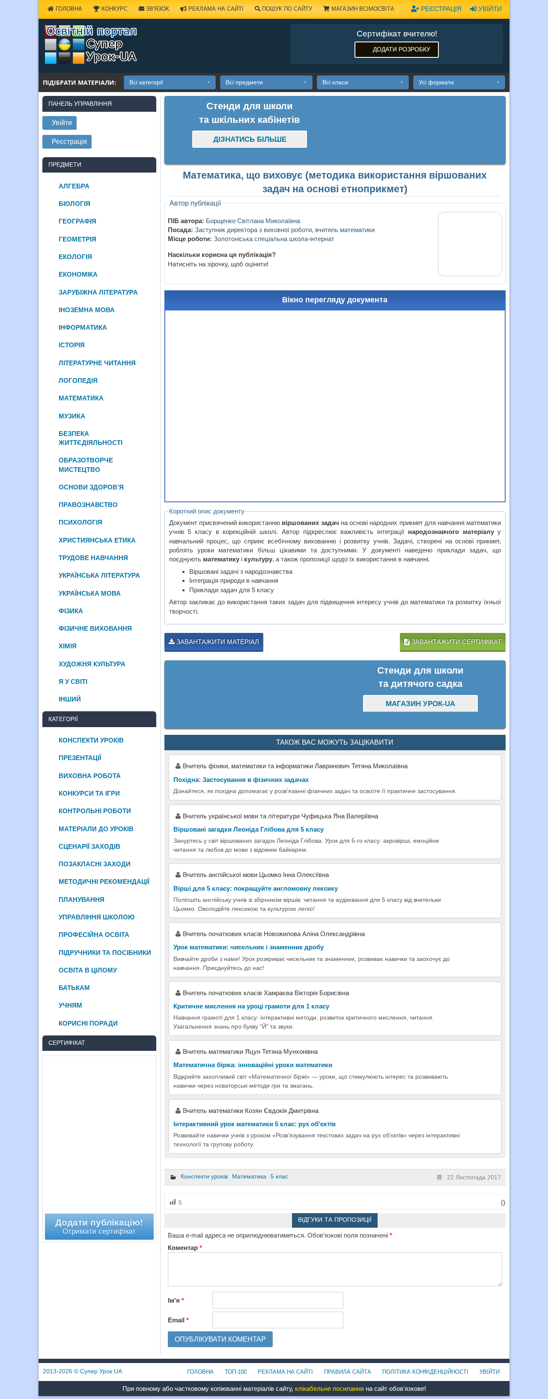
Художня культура (92, 664)
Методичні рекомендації (104, 881)
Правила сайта (347, 1372)
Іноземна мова (87, 309)
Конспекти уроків (204, 1176)
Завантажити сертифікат (455, 641)
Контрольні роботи (95, 810)
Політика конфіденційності (425, 1372)
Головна (68, 9)
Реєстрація (440, 8)
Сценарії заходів (89, 846)
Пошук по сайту (286, 9)
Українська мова (90, 593)
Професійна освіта (94, 934)
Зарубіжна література (98, 292)
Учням (70, 1005)
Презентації (80, 757)
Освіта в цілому (88, 970)
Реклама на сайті (215, 9)
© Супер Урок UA (82, 1371)
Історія (72, 345)
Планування (81, 899)
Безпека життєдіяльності (90, 438)
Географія (77, 221)
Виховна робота (90, 775)
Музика (72, 416)
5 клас (279, 1176)
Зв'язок (156, 9)
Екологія (75, 256)
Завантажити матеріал (217, 641)
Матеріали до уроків (96, 828)
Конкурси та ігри (89, 793)
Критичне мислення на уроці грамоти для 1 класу (251, 1006)
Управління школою (96, 917)
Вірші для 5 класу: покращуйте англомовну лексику (255, 888)
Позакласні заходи (95, 864)
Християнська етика (97, 540)
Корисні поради (88, 1023)
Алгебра (74, 186)
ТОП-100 (236, 1372)
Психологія (80, 522)
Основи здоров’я (91, 487)
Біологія (74, 203)
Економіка (78, 274)
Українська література (99, 575)
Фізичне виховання (95, 628)
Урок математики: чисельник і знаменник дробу (248, 947)
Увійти (489, 8)
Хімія (68, 646)
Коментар (185, 1247)
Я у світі (73, 681)
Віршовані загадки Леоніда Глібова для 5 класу (248, 829)
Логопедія (78, 380)
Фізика (71, 610)
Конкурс (114, 9)
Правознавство (88, 504)
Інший (70, 699)
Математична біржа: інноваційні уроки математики (252, 1064)
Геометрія (77, 239)
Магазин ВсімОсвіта (362, 9)
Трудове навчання (93, 557)
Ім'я (176, 1300)
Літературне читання (97, 363)
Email (178, 1320)
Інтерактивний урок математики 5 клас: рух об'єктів (254, 1124)
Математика (249, 1176)
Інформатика (83, 327)
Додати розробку (401, 49)
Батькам (74, 987)
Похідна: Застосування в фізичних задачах (241, 779)
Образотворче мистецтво (86, 464)
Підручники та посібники (105, 952)
